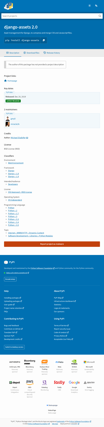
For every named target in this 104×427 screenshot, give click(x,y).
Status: (16, 273)
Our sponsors (59, 311)
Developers (13, 184)
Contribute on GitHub (12, 329)
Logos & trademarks (62, 308)
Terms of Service (60, 325)
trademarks (61, 421)
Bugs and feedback (11, 325)
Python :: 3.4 (13, 222)
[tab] (12, 53)
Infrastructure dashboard (64, 301)
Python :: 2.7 (13, 213)
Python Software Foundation (42, 268)
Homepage (12, 80)
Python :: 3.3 (13, 219)
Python (11, 207)
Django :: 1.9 (13, 176)
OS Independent (15, 199)
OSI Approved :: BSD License (20, 192)
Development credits (12, 339)
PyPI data (9, 92)
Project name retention (13, 308)
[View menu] (89, 6)
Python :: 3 (12, 216)
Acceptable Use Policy (62, 339)
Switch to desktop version (14, 347)
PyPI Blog (57, 298)
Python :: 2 (12, 210)
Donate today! (10, 279)
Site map (55, 424)
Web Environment (15, 162)
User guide (8, 304)
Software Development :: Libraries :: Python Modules (30, 235)
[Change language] (96, 6)
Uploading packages (12, 301)
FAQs (6, 311)
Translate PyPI (9, 332)
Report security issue (62, 329)
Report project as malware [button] (52, 243)
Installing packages (11, 298)
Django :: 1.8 (13, 173)
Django (11, 170)
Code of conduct (60, 332)
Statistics (57, 304)
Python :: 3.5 (13, 225)
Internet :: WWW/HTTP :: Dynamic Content (26, 232)
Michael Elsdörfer (18, 137)
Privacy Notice (59, 336)
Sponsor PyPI (9, 336)
